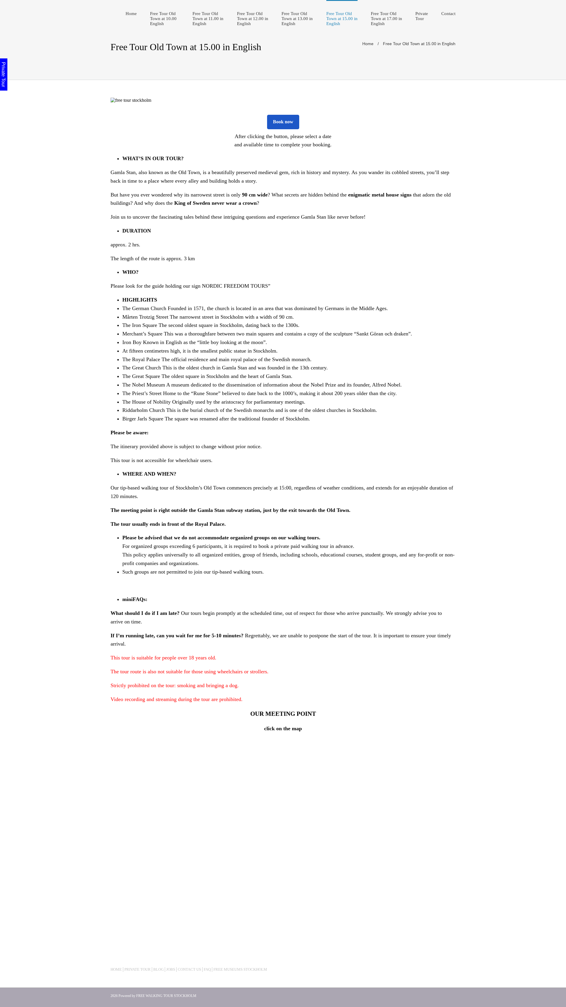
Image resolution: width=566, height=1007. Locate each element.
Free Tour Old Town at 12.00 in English (252, 18)
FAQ (207, 969)
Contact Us (189, 969)
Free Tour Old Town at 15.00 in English (342, 18)
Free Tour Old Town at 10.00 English (163, 18)
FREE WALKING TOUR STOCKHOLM (166, 996)
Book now (283, 121)
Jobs (170, 969)
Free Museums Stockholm (240, 969)
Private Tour (421, 16)
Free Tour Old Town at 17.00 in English (386, 18)
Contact (448, 13)
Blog (158, 969)
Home (131, 13)
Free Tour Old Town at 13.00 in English (297, 18)
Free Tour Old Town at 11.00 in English (207, 18)
